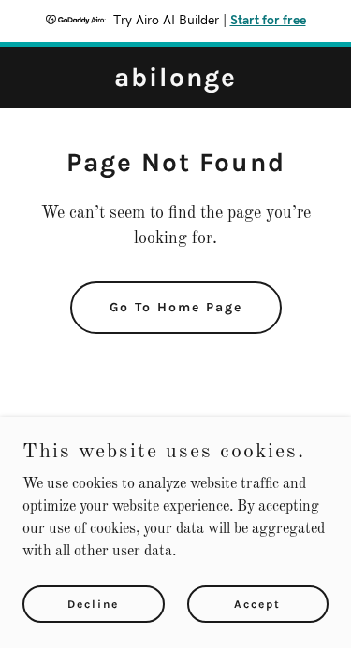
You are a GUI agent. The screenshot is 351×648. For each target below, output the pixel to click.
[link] (175, 82)
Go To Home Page (176, 307)
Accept (257, 603)
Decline (93, 603)
